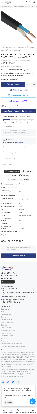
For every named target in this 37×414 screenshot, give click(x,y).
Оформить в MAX (20, 101)
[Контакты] (30, 2)
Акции (3, 311)
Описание (28, 171)
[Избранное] (28, 84)
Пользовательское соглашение (11, 343)
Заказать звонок (7, 282)
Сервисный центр (7, 335)
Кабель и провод (7, 164)
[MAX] (8, 382)
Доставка (26, 175)
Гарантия (26, 179)
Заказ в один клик (20, 90)
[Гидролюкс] (8, 2)
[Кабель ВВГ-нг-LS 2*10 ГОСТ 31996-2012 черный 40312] (18, 26)
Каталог (9, 6)
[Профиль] (34, 2)
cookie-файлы (23, 388)
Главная (3, 6)
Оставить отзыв (18, 256)
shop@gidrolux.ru (8, 286)
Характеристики (13, 171)
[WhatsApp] (18, 382)
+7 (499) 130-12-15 (9, 276)
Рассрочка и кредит (7, 322)
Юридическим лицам (8, 330)
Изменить (19, 142)
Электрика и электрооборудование (24, 6)
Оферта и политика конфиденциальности (14, 346)
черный (21, 209)
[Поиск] (26, 2)
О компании (5, 309)
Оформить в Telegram (20, 95)
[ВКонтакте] (13, 382)
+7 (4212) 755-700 (9, 273)
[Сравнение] (33, 84)
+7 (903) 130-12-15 (9, 278)
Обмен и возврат (6, 327)
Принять (8, 402)
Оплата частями (6, 319)
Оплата (13, 175)
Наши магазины (6, 333)
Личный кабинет (6, 314)
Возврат (13, 179)
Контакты (4, 338)
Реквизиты (4, 341)
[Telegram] (3, 382)
